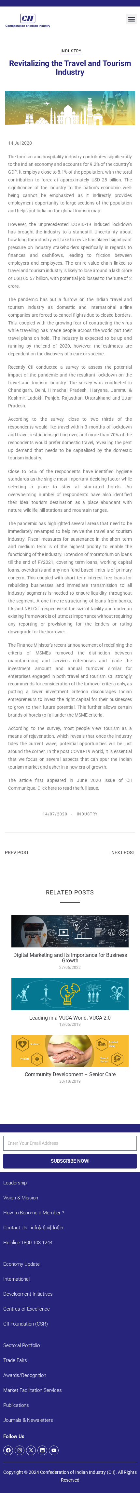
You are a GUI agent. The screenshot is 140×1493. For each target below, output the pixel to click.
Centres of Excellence (26, 1309)
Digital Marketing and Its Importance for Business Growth (70, 958)
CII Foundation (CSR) (25, 1324)
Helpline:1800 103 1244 (27, 1243)
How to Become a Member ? (33, 1213)
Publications (16, 1405)
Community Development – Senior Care (70, 1074)
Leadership (15, 1183)
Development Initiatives (28, 1294)
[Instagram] (19, 1450)
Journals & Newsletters (28, 1420)
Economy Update (21, 1264)
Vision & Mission (20, 1198)
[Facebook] (8, 1450)
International (16, 1279)
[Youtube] (54, 1450)
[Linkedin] (42, 1450)
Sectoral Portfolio (21, 1345)
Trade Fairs (15, 1360)
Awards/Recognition (24, 1375)
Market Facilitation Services (32, 1390)
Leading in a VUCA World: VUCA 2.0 (70, 1018)
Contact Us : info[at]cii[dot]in (33, 1228)
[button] (131, 19)
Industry (71, 51)
